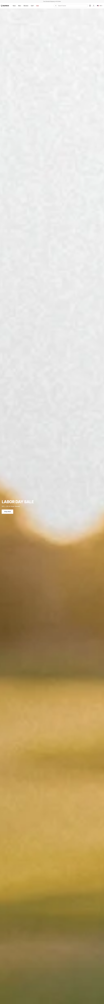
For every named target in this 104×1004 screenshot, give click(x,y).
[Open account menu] (93, 5)
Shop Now (7, 511)
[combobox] (69, 6)
